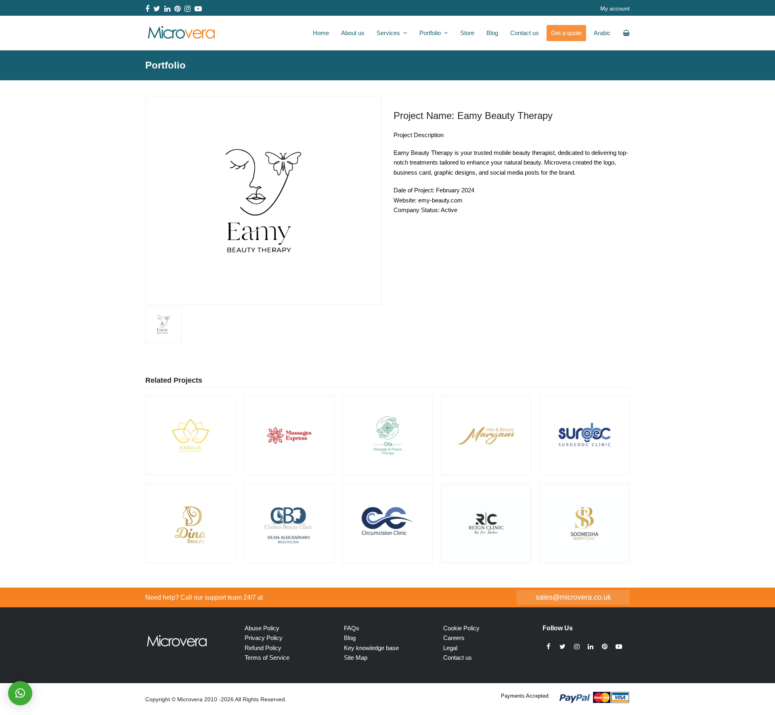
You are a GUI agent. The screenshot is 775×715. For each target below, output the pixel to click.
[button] (152, 201)
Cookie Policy (461, 628)
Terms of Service (267, 657)
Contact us (457, 657)
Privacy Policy (264, 637)
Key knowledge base (371, 647)
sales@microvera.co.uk (573, 597)
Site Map (355, 657)
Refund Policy (263, 647)
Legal (450, 647)
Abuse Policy (262, 628)
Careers (454, 637)
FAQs (351, 628)
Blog (350, 637)
